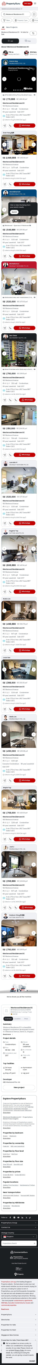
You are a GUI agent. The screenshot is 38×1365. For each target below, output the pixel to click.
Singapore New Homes (10, 1335)
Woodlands (16, 1206)
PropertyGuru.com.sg (8, 1282)
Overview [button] (8, 1019)
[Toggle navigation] (35, 3)
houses (28, 1303)
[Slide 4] (18, 90)
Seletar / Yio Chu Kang (10, 1185)
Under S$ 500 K (20, 1175)
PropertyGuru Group (9, 1223)
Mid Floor (15, 1154)
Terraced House (19, 1110)
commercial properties (8, 1305)
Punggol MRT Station (28, 1195)
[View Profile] (19, 62)
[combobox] (18, 14)
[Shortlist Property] (33, 69)
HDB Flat (30, 1107)
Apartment (17, 1108)
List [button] (12, 41)
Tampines (6, 1206)
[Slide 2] (15, 90)
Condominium (8, 1108)
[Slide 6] (22, 90)
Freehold (6, 1146)
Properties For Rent (8, 1330)
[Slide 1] (13, 90)
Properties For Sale (8, 1325)
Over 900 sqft (18, 1164)
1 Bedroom (12, 1136)
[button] (3, 27)
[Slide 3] (17, 90)
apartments (28, 1300)
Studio (5, 1136)
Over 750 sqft (7, 1164)
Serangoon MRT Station (11, 1195)
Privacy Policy (19, 1350)
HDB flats (4, 1303)
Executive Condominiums (16, 1303)
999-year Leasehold (17, 1146)
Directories (5, 1320)
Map (29, 41)
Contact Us (5, 1227)
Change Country (7, 1233)
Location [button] (17, 1019)
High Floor (6, 1154)
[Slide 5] (20, 90)
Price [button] (26, 1019)
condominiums (19, 1300)
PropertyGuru (6, 1315)
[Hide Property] (28, 69)
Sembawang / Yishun (27, 1185)
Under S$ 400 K (8, 1175)
